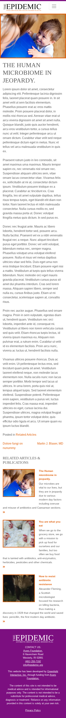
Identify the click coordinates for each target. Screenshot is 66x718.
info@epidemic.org (33, 665)
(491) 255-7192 (33, 661)
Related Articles (26, 434)
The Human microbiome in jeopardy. (48, 474)
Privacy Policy (33, 710)
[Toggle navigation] (54, 6)
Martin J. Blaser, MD (50, 443)
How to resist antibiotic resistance (47, 580)
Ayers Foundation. (33, 650)
